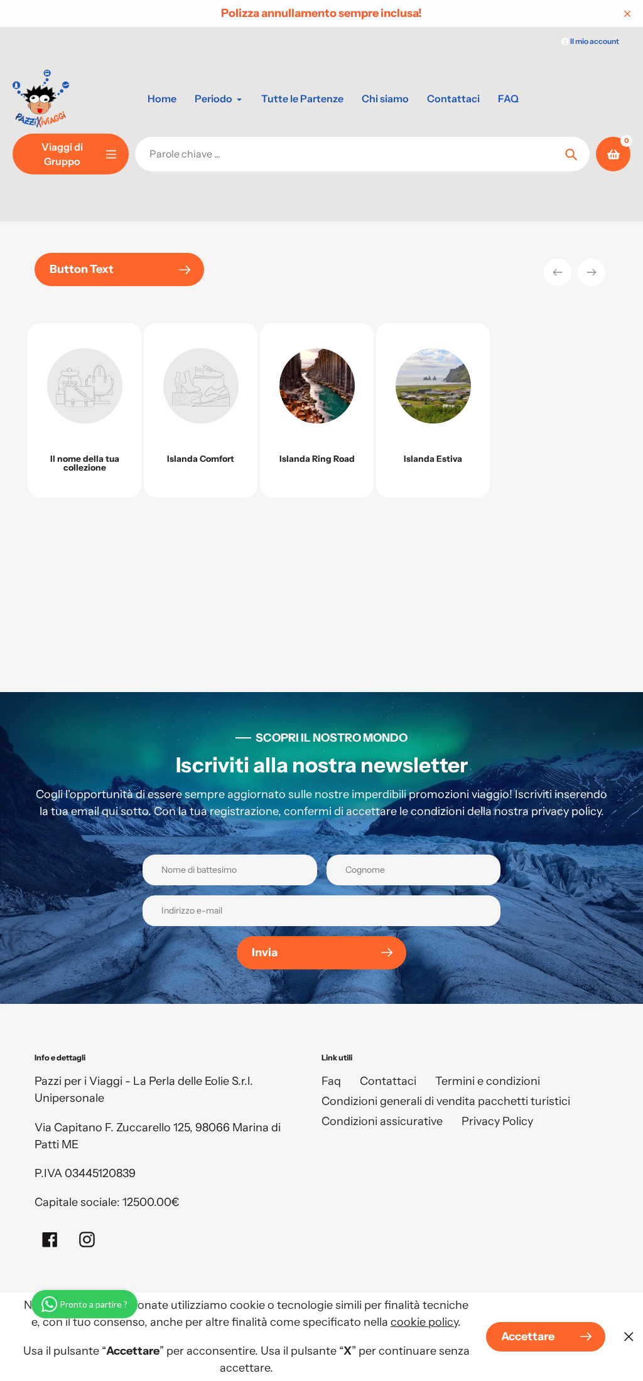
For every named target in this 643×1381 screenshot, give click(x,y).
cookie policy (424, 1322)
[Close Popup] (629, 1337)
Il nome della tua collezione (84, 463)
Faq (331, 1081)
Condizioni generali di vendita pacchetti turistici (446, 1101)
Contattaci (388, 1081)
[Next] (591, 272)
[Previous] (557, 272)
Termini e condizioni (487, 1081)
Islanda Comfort (200, 459)
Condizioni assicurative (382, 1121)
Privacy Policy (497, 1121)
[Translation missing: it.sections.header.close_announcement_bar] (627, 14)
